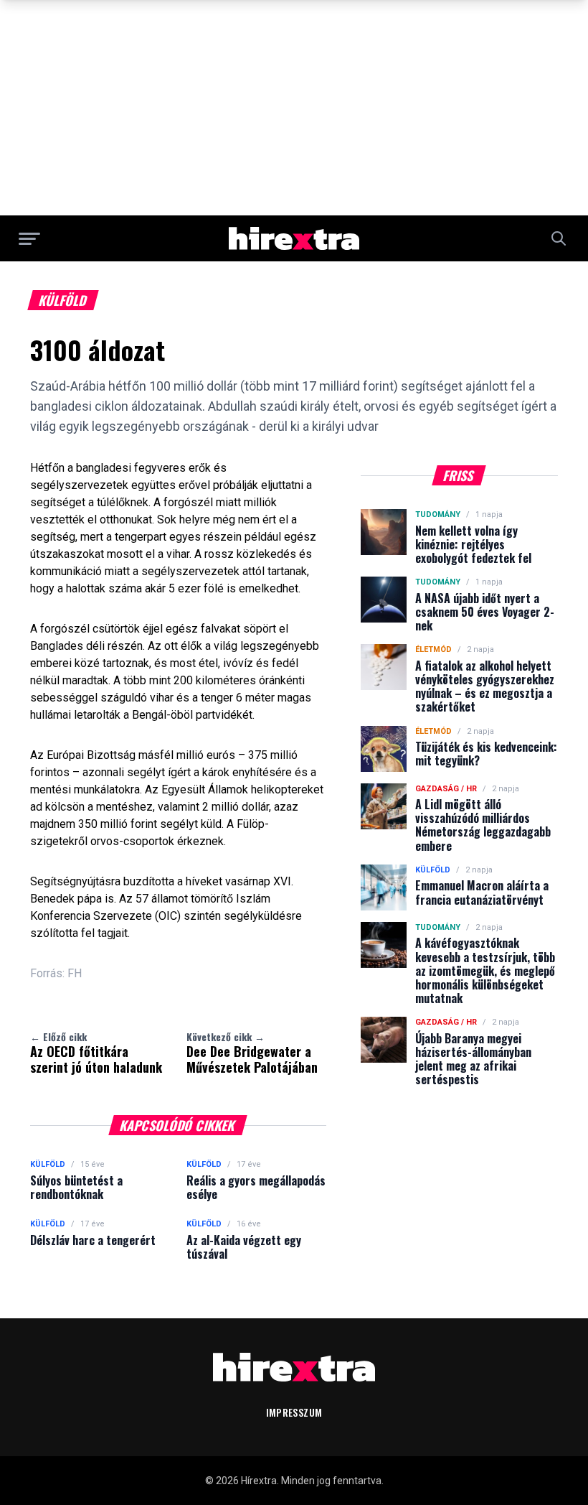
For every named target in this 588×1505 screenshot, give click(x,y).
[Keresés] (559, 238)
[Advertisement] (294, 107)
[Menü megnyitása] (29, 238)
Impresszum (294, 1412)
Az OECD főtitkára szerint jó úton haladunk (96, 1052)
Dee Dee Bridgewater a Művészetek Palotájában (252, 1052)
